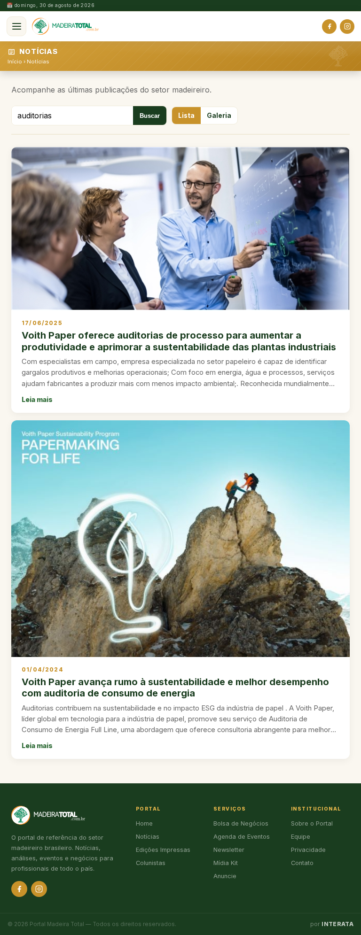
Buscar (150, 115)
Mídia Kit (225, 862)
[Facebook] (329, 26)
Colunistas (150, 862)
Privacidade (308, 849)
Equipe (300, 836)
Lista (186, 115)
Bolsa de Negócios (240, 823)
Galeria (219, 115)
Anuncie (224, 876)
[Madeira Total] (65, 26)
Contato (302, 862)
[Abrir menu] (16, 26)
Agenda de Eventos (241, 836)
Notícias (38, 61)
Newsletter (228, 849)
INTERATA (337, 924)
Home (144, 823)
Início (15, 61)
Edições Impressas (163, 849)
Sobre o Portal (312, 823)
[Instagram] (347, 26)
